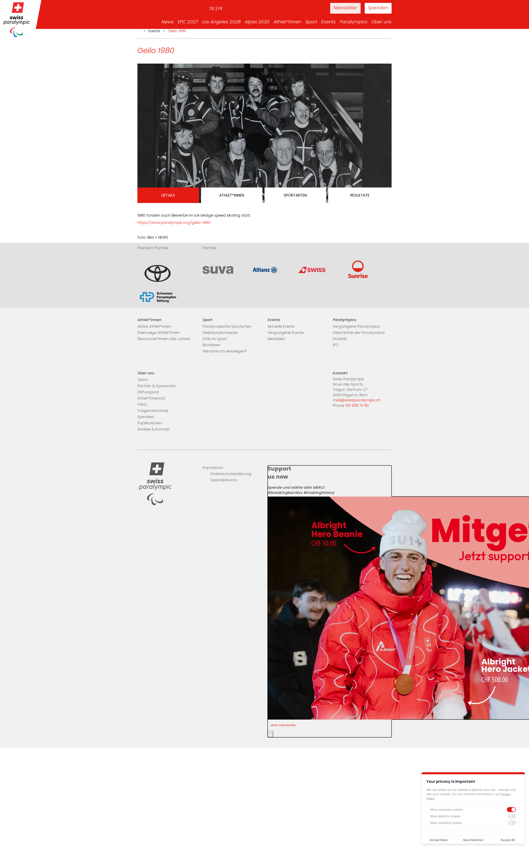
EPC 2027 (188, 22)
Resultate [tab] (359, 195)
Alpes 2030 (257, 22)
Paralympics (353, 22)
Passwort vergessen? (157, 838)
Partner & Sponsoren (156, 386)
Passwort (146, 813)
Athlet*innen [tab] (231, 195)
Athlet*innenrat (151, 399)
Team (142, 380)
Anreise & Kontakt (153, 430)
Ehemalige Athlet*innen (158, 333)
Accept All (508, 840)
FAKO (142, 405)
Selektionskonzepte (220, 333)
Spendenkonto (223, 480)
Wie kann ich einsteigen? (225, 351)
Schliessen (147, 780)
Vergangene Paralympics (356, 327)
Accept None (439, 840)
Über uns (382, 22)
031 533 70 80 (357, 406)
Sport (311, 22)
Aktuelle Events (281, 327)
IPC (336, 345)
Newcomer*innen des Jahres (163, 339)
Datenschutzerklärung (230, 474)
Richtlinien (211, 345)
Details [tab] (168, 195)
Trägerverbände (152, 411)
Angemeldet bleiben (158, 821)
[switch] (511, 809)
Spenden (378, 8)
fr (220, 9)
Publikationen (149, 423)
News (168, 22)
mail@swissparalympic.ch (356, 400)
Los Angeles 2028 (221, 22)
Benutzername (152, 804)
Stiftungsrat (148, 392)
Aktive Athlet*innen (154, 327)
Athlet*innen (287, 22)
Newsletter (345, 8)
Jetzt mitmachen (283, 725)
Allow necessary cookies (446, 809)
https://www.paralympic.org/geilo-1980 (173, 223)
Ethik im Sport (215, 339)
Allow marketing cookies (446, 822)
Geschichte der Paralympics (359, 333)
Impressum (213, 468)
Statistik (340, 339)
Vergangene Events (286, 333)
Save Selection (473, 840)
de (212, 9)
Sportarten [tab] (295, 195)
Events (328, 22)
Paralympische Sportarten (227, 327)
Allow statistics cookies (445, 816)
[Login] (314, 8)
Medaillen (276, 339)
